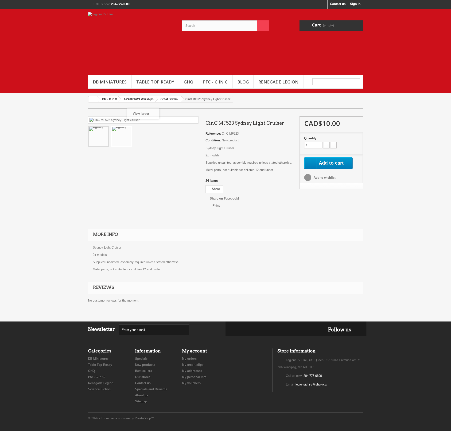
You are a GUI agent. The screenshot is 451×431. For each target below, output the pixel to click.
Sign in (355, 4)
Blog (243, 82)
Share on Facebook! (224, 198)
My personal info (194, 377)
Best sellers (143, 371)
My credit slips (192, 365)
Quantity (310, 138)
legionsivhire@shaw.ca (311, 384)
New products (145, 365)
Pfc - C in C (215, 82)
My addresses (192, 371)
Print (216, 205)
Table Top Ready (155, 82)
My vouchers (191, 383)
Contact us (338, 4)
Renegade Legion (278, 82)
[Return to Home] (93, 99)
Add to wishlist (324, 177)
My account (194, 350)
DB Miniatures (110, 82)
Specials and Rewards (151, 389)
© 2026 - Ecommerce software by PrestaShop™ (121, 418)
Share (215, 189)
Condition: (213, 140)
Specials (141, 358)
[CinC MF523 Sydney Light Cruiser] (98, 136)
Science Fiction (99, 389)
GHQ (188, 82)
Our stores (142, 377)
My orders (189, 358)
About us (141, 395)
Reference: (213, 133)
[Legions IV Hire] (131, 40)
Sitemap (141, 401)
